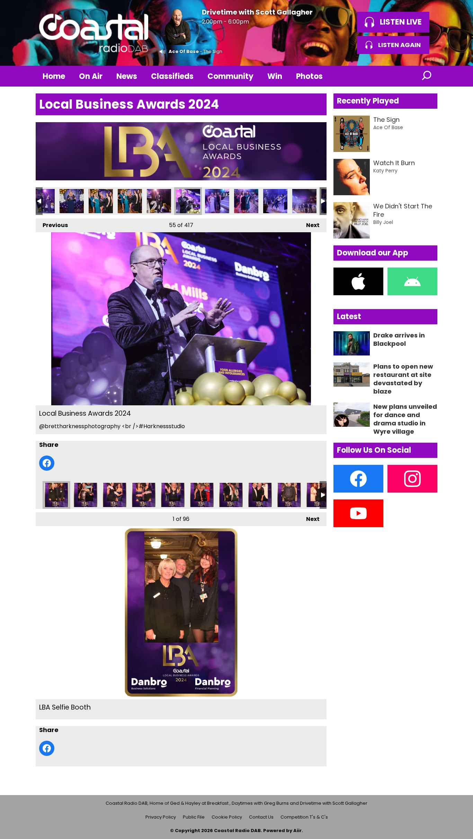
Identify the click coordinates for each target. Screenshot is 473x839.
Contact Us (261, 817)
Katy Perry (385, 170)
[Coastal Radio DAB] (93, 33)
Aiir (297, 830)
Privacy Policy (160, 817)
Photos (309, 76)
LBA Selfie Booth (56, 495)
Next (309, 225)
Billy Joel (383, 222)
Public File (194, 817)
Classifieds (172, 76)
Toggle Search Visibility (427, 76)
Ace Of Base (184, 51)
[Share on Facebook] (46, 463)
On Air (90, 76)
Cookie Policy (227, 817)
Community (230, 76)
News (126, 76)
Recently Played (368, 101)
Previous (52, 225)
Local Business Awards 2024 (42, 201)
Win (274, 76)
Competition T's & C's (304, 817)
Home (54, 76)
